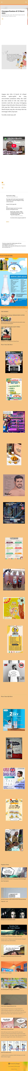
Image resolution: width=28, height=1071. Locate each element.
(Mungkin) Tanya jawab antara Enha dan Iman (11, 956)
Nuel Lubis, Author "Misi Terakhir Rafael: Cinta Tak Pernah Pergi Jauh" (16, 213)
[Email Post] (2, 183)
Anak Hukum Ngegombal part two (8, 1006)
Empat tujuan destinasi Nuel (7, 1029)
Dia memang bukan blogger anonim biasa (10, 989)
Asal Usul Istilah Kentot (6, 1052)
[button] (2, 19)
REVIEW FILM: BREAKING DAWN (8, 919)
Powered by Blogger (15, 1063)
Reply (7, 221)
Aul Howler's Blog (10, 195)
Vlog (3, 184)
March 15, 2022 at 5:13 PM (12, 197)
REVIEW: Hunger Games (6, 972)
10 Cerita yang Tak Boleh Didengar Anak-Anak (11, 936)
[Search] (26, 2)
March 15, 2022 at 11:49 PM (16, 215)
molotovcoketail (17, 1066)
